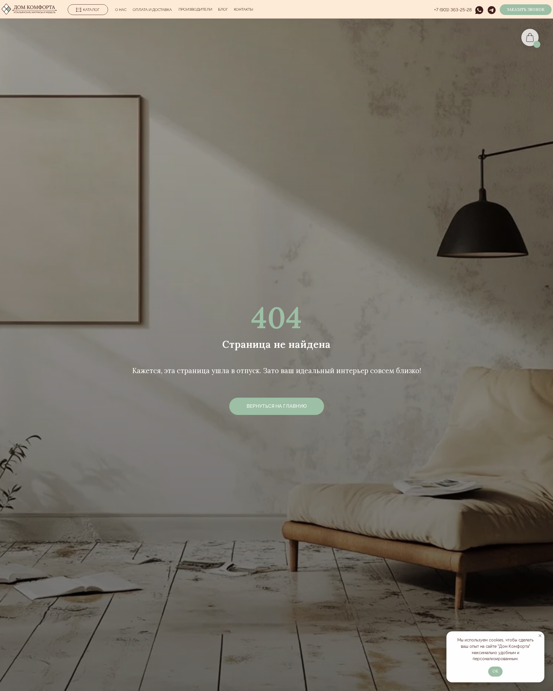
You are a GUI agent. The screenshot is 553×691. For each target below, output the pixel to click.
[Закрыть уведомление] (540, 636)
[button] (526, 9)
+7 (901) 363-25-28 (453, 9)
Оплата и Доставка (152, 9)
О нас (120, 9)
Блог (223, 9)
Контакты (243, 9)
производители (195, 9)
